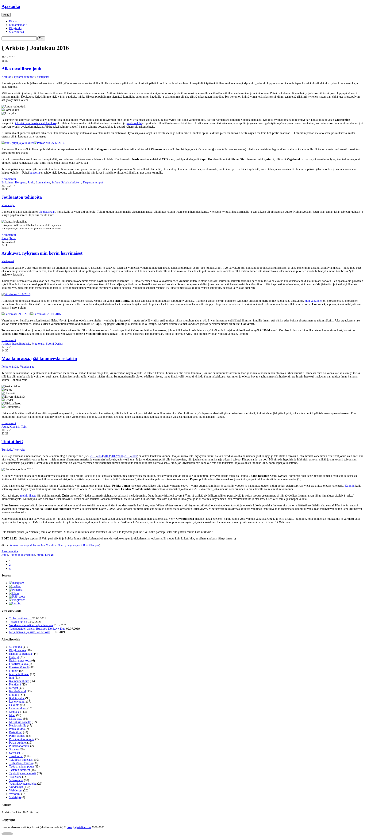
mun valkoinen (313, 300)
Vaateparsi (43, 76)
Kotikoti (6, 76)
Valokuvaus (16, 780)
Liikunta (14, 705)
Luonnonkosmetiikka (22, 554)
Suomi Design (54, 343)
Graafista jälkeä (18, 664)
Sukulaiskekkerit (71, 182)
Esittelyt (14, 657)
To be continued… (20, 618)
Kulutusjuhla (17, 698)
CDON (84, 545)
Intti (11, 677)
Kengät (13, 687)
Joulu (31, 182)
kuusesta (34, 172)
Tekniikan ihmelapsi (21, 759)
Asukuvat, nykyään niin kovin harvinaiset (42, 253)
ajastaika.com (83, 827)
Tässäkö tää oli (18, 621)
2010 (127, 456)
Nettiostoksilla (17, 725)
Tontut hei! (12, 441)
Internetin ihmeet (19, 674)
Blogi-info (15, 28)
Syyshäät (14, 752)
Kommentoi (9, 179)
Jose (69, 827)
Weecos (14, 545)
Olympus (94, 545)
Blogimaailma (17, 650)
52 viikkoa (15, 646)
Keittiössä (15, 684)
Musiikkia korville (20, 722)
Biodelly (61, 545)
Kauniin (350, 485)
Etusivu (13, 21)
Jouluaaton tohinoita (22, 197)
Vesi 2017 (51, 545)
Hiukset (13, 670)
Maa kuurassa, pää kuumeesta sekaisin (39, 358)
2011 (120, 456)
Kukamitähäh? (18, 24)
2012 (114, 456)
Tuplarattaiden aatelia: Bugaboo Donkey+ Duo (37, 628)
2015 (93, 456)
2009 (134, 456)
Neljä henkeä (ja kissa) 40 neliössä (29, 632)
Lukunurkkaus (18, 708)
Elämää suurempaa (20, 653)
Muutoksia (38, 343)
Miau (12, 715)
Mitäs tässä (15, 718)
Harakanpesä (25, 545)
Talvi (13, 238)
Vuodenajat (8, 205)
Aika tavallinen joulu (22, 68)
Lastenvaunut (17, 701)
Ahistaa (6, 343)
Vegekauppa (73, 545)
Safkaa (56, 182)
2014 (100, 456)
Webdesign (15, 790)
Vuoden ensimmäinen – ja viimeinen (31, 625)
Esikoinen (7, 182)
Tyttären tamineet (24, 76)
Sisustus (14, 749)
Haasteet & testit (19, 667)
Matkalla (14, 711)
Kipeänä (15, 426)
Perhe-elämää (10, 366)
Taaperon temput (93, 182)
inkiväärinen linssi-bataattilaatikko (35, 123)
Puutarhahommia (19, 746)
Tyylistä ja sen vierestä (22, 773)
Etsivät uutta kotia (20, 660)
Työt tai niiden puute (21, 766)
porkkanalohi (134, 123)
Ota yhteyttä (16, 31)
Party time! (15, 732)
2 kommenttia (10, 551)
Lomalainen (43, 182)
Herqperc (20, 182)
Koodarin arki (17, 691)
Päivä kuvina (17, 728)
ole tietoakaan (47, 211)
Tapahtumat (16, 756)
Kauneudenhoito (19, 681)
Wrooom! (15, 793)
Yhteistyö (15, 797)
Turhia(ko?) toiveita (13, 449)
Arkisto (6, 812)
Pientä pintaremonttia (21, 739)
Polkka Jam (39, 545)
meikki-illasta (28, 495)
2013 (107, 456)
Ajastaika (11, 6)
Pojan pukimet (17, 742)
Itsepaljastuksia (21, 343)
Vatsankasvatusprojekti (22, 783)
